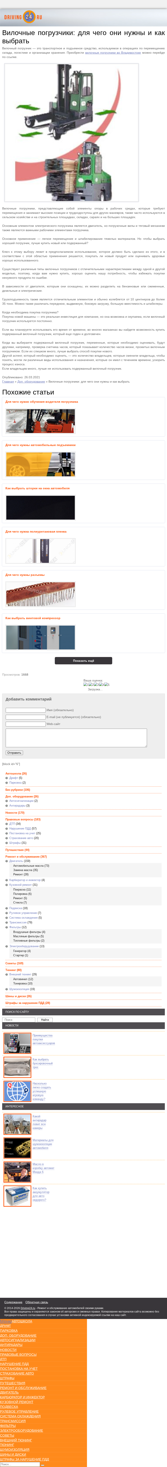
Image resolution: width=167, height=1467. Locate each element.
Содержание (13, 1302)
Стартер (18, 955)
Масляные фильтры (26, 936)
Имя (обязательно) (60, 710)
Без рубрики (14, 789)
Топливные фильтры (26, 940)
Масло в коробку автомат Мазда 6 (43, 1168)
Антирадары (17, 805)
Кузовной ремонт (20, 884)
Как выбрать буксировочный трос (43, 1063)
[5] (107, 685)
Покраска (19, 889)
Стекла (18, 902)
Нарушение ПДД (20, 828)
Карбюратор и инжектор (25, 880)
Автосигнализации (21, 800)
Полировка (20, 893)
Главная (8, 381)
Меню (6, 1321)
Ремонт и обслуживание (22, 856)
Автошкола (13, 773)
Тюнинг (10, 970)
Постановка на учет (22, 833)
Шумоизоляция (19, 989)
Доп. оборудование (31, 381)
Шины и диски (15, 996)
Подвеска (15, 908)
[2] (91, 685)
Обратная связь (36, 1302)
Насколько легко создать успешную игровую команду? (42, 1091)
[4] (101, 685)
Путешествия (14, 850)
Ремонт (18, 874)
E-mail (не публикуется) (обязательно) (74, 717)
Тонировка (20, 983)
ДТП (12, 823)
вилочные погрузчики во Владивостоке (113, 52)
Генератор (20, 951)
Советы (10, 963)
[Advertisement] (28, 1251)
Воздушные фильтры (27, 932)
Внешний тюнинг (20, 974)
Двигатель (16, 861)
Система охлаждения (23, 917)
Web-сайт (53, 724)
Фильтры (15, 927)
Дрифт (13, 777)
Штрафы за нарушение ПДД (24, 1003)
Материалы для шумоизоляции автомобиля (43, 1144)
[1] (86, 685)
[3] (96, 685)
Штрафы (15, 842)
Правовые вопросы (19, 819)
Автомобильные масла (28, 865)
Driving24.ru (28, 1308)
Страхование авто (21, 838)
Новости (11, 812)
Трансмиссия (18, 922)
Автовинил (20, 979)
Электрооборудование (24, 946)
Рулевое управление (23, 913)
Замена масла (22, 870)
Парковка (15, 782)
